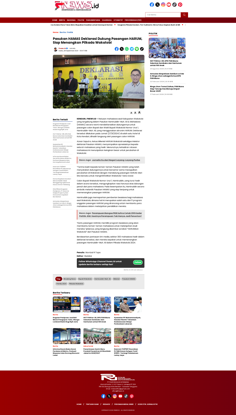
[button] (131, 112)
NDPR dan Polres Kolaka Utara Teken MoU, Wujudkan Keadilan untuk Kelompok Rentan (62, 25)
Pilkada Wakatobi (76, 284)
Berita (62, 20)
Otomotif (118, 20)
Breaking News (70, 279)
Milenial (116, 279)
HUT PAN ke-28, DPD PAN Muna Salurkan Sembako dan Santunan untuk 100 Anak (166, 63)
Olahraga (107, 20)
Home (54, 20)
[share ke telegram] (132, 50)
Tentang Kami (92, 404)
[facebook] (152, 6)
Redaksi (106, 404)
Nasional (71, 20)
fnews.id (62, 48)
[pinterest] (180, 6)
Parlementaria (93, 20)
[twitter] (158, 6)
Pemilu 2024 (61, 284)
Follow (138, 262)
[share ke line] (137, 50)
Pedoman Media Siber (123, 404)
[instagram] (163, 6)
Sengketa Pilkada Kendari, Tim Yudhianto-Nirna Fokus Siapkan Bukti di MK (135, 25)
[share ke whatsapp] (127, 50)
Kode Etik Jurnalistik (148, 404)
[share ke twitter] (122, 50)
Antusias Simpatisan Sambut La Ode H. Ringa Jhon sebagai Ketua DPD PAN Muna (167, 76)
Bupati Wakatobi (85, 279)
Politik (81, 20)
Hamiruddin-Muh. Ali (103, 279)
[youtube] (169, 6)
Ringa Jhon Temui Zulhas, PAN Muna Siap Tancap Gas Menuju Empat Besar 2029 (167, 88)
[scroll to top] (226, 411)
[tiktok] (174, 6)
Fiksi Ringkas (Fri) (133, 20)
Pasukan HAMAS (128, 279)
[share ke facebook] (117, 50)
